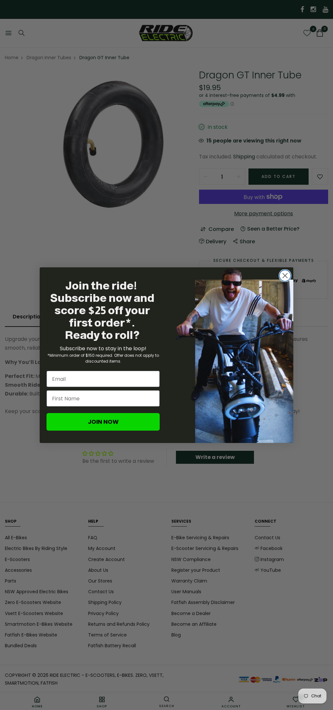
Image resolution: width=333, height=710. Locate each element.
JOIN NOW (103, 422)
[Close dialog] (285, 275)
